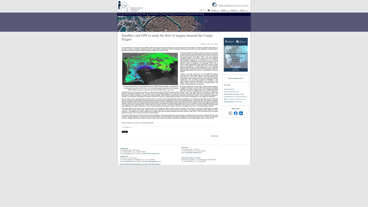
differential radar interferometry (231, 91)
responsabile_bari (190, 152)
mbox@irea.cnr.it (129, 153)
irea (225, 99)
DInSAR (242, 94)
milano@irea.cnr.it (129, 161)
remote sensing (228, 101)
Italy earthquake (231, 99)
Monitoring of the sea (241, 99)
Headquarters (124, 148)
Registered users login (141, 164)
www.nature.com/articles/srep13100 (142, 123)
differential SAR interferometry (232, 94)
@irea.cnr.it (198, 152)
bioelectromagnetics (229, 89)
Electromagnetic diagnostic (240, 96)
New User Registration (126, 164)
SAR (235, 101)
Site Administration (154, 164)
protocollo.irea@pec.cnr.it (152, 153)
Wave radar (239, 101)
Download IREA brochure (235, 78)
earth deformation (228, 96)
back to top (214, 136)
